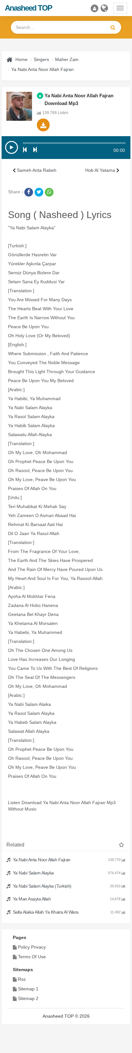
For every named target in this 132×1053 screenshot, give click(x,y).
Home (21, 59)
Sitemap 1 (28, 988)
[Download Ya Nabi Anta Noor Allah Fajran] (43, 124)
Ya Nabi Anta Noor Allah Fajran (42, 69)
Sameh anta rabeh (36, 170)
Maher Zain (66, 59)
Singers (41, 59)
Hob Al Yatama (100, 170)
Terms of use (32, 956)
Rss (22, 979)
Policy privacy (32, 947)
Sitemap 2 (28, 998)
